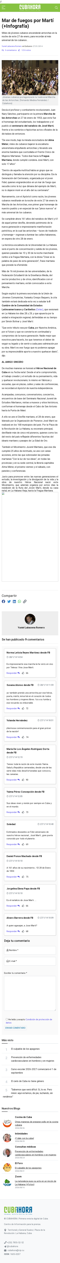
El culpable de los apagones (25, 1048)
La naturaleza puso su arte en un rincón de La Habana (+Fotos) (35, 1183)
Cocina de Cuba (23, 1117)
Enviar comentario (15, 1028)
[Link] (25, 602)
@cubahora (12, 1246)
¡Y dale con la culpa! (24, 1138)
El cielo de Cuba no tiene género (27, 1081)
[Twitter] (9, 602)
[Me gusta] (23, 673)
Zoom (18, 1176)
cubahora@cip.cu (16, 1250)
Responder (12, 673)
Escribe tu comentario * (15, 973)
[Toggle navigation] (56, 7)
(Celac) (39, 309)
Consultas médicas (25, 1146)
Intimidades (21, 1133)
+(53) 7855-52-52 (15, 1242)
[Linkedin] (15, 602)
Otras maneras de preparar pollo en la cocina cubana (36, 1123)
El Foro (19, 1163)
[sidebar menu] (3, 7)
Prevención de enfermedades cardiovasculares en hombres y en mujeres (35, 1153)
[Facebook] (4, 602)
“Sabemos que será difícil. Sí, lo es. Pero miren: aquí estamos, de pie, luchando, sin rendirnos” (28, 1093)
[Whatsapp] (20, 602)
